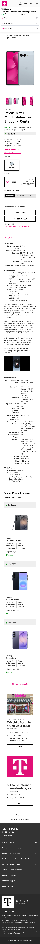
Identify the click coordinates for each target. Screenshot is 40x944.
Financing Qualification (12, 153)
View (20, 746)
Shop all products (20, 684)
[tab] (9, 238)
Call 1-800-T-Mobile (20, 219)
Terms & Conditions (11, 149)
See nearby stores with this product (16, 226)
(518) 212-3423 (15, 735)
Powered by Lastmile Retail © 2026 (20, 940)
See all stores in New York (20, 819)
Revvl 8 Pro (27, 348)
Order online (20, 212)
